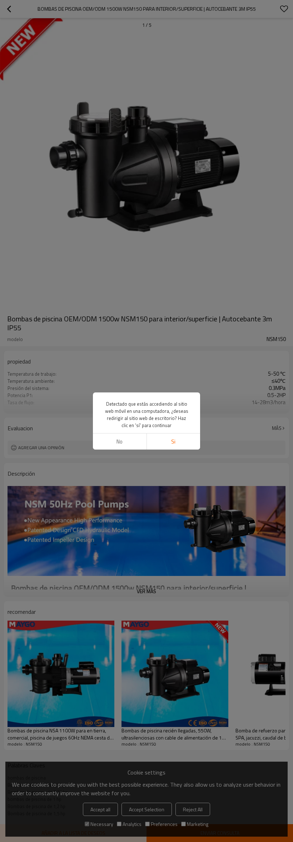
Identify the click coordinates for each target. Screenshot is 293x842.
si (173, 441)
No (119, 441)
